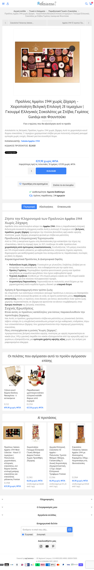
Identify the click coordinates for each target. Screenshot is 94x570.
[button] (9, 385)
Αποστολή (69, 529)
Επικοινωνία (64, 206)
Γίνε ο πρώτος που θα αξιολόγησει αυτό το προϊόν (47, 123)
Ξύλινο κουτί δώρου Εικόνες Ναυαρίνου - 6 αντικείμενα (11, 394)
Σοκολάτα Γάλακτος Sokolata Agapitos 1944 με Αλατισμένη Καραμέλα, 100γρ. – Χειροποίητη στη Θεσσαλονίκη (80, 455)
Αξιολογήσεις (46, 206)
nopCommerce (29, 558)
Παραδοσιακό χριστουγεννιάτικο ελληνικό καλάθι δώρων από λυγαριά (35, 395)
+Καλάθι (51, 171)
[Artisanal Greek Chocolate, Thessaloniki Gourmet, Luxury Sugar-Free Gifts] (35, 433)
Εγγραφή (29, 534)
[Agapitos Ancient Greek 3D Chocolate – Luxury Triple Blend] (58, 433)
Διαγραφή (41, 534)
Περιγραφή (29, 206)
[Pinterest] (53, 546)
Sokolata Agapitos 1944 (30, 141)
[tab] (29, 206)
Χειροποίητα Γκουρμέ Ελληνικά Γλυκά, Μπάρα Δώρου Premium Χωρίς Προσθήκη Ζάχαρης (35, 454)
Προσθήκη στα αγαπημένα (35, 183)
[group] (81, 433)
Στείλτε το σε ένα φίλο (63, 185)
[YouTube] (47, 546)
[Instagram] (41, 546)
